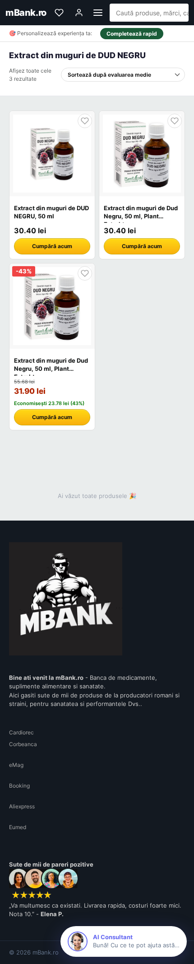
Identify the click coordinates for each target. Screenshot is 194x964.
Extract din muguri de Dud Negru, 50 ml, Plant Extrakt (51, 368)
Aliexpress (22, 806)
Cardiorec (21, 732)
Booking (19, 785)
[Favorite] (59, 12)
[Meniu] (98, 13)
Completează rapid (131, 33)
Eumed (17, 827)
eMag (16, 764)
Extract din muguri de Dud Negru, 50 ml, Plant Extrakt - (141, 216)
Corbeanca (23, 744)
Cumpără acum (52, 246)
